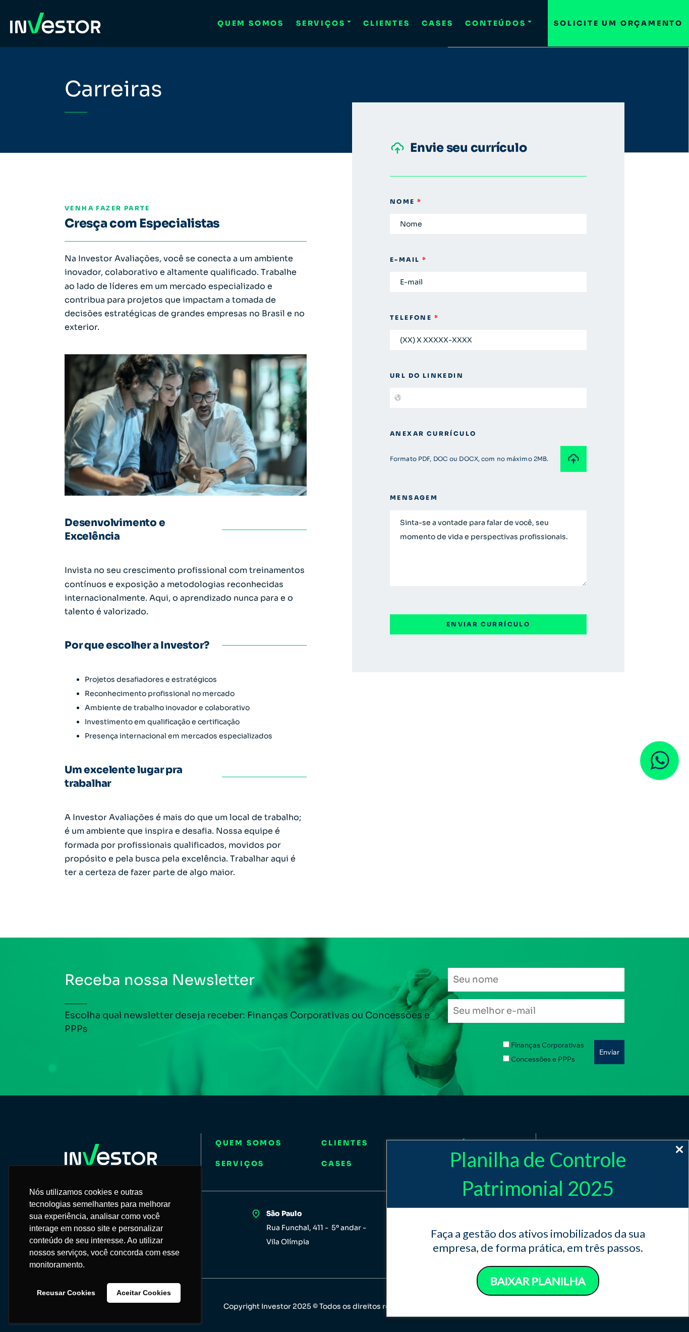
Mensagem (414, 497)
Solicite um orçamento (618, 23)
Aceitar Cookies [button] (144, 1293)
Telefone (414, 317)
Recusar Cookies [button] (66, 1293)
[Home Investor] (55, 23)
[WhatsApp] (659, 760)
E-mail (408, 259)
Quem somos (250, 23)
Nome (406, 201)
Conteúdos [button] (495, 23)
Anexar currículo (433, 433)
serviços (239, 1163)
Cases (437, 23)
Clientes (386, 23)
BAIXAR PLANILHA (538, 1281)
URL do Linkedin (427, 375)
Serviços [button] (320, 23)
